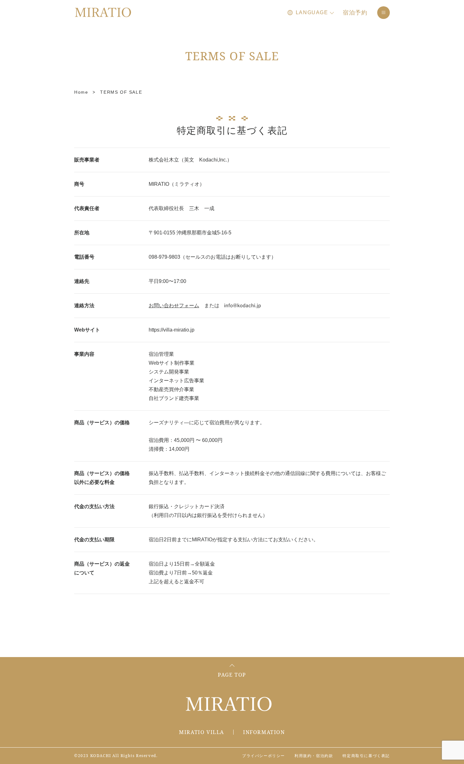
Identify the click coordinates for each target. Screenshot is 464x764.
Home (81, 92)
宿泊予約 (355, 12)
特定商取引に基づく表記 (366, 755)
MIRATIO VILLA (201, 732)
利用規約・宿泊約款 (313, 755)
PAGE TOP (232, 674)
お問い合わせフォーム (174, 305)
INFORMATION (264, 732)
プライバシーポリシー (263, 755)
